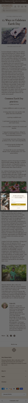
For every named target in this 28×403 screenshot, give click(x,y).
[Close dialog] (26, 193)
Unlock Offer (18, 204)
